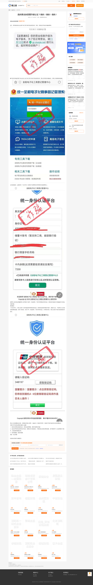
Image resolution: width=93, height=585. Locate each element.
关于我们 (50, 574)
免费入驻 (73, 1)
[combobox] (50, 5)
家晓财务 (40, 486)
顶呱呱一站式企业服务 (15, 532)
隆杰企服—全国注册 (15, 486)
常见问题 (20, 574)
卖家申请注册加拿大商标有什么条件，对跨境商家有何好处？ (54, 464)
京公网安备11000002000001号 (45, 581)
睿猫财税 (12, 554)
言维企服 (26, 532)
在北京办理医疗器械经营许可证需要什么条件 (36, 458)
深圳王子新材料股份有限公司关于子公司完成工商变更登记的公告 (18, 464)
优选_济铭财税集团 (42, 532)
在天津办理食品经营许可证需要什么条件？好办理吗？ (18, 458)
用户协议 (35, 574)
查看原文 (19, 438)
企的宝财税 (40, 509)
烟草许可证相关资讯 (50, 461)
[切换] (26, 1)
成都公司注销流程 (31, 464)
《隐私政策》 (41, 448)
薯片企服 (53, 554)
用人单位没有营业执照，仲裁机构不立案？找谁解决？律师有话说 (54, 458)
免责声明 (35, 576)
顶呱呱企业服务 (27, 554)
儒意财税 (26, 509)
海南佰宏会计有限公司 (28, 486)
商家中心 (78, 1)
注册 (83, 1)
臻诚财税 (40, 554)
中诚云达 (53, 509)
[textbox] (53, 5)
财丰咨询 (12, 509)
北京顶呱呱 (54, 532)
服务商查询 (50, 576)
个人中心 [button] (67, 1)
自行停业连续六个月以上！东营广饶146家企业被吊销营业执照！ (18, 461)
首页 (59, 1)
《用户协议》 (37, 448)
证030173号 (35, 581)
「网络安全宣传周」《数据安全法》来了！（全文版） (36, 461)
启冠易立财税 (54, 486)
